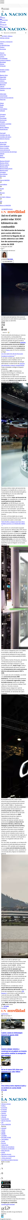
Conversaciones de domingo (8, 152)
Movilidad (3, 62)
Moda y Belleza (4, 127)
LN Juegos (3, 114)
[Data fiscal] (2, 1217)
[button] (14, 117)
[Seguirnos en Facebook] (2, 1164)
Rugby (2, 105)
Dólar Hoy (3, 55)
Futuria (2, 53)
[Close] (2, 1092)
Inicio (3, 18)
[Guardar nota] (2, 323)
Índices (2, 64)
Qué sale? (3, 133)
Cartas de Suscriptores (6, 98)
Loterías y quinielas (5, 124)
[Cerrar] (26, 30)
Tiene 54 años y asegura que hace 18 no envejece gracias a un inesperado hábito (13, 522)
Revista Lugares (4, 165)
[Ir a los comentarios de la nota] (4, 323)
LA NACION (4, 209)
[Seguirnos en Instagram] (2, 1174)
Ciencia (2, 86)
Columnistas (3, 96)
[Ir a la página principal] (14, 15)
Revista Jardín (4, 170)
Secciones (5, 20)
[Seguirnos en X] (2, 1169)
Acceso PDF (3, 142)
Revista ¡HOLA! (4, 163)
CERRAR (2, 1)
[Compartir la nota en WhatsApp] (4, 325)
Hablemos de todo (5, 88)
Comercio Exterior (5, 60)
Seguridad (3, 77)
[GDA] (5, 1210)
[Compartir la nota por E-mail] (6, 330)
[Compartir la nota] (2, 325)
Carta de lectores (5, 150)
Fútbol (2, 103)
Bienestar (3, 84)
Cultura (2, 81)
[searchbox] (13, 33)
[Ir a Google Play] (6, 1184)
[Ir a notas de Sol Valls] (14, 254)
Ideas (1, 155)
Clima (1, 43)
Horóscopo (3, 120)
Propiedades (3, 58)
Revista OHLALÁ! (5, 161)
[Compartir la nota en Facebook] (2, 330)
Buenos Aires (4, 75)
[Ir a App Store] (6, 1187)
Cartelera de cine (5, 135)
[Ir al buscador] (2, 11)
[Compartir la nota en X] (4, 330)
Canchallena (3, 109)
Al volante (4, 1008)
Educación (3, 79)
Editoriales (3, 94)
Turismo (2, 116)
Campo (2, 56)
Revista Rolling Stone (6, 168)
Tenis (1, 107)
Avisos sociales (4, 148)
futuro (8, 350)
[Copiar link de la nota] (2, 327)
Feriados (2, 122)
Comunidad (3, 83)
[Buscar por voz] (25, 32)
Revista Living (4, 167)
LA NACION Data (5, 45)
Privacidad (11, 1204)
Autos (10, 209)
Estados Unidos (4, 70)
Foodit (4, 22)
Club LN (4, 25)
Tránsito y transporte (6, 42)
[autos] (13, 213)
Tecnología (3, 118)
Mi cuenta (5, 27)
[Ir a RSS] (2, 1178)
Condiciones (4, 1204)
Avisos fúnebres (4, 146)
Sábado (2, 154)
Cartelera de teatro (5, 137)
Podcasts (2, 126)
